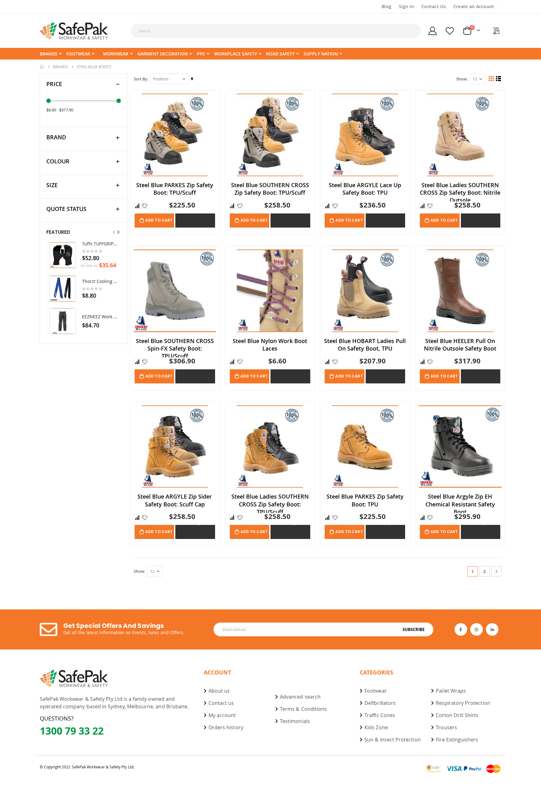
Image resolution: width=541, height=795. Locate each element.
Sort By (140, 79)
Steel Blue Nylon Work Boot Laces (270, 344)
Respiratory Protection (463, 703)
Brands (60, 67)
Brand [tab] (56, 137)
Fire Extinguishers (457, 739)
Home (42, 66)
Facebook (461, 629)
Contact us (221, 703)
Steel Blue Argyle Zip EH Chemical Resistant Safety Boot (460, 503)
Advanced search (300, 696)
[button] (137, 206)
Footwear (375, 690)
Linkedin (492, 629)
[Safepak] (74, 30)
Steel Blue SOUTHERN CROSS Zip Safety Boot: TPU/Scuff (270, 188)
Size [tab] (52, 185)
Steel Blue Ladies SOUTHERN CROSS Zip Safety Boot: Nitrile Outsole (460, 191)
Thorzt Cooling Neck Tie (100, 281)
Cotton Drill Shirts (457, 715)
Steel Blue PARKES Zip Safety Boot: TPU (365, 500)
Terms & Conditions (303, 708)
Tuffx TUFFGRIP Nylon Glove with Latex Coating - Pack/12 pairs (100, 244)
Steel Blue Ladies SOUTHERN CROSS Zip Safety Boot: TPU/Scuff (270, 503)
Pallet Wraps (451, 690)
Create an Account (473, 6)
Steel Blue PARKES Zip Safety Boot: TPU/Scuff (174, 188)
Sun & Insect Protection (392, 739)
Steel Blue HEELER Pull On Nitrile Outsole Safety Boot (460, 344)
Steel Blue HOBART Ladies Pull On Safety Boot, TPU (365, 344)
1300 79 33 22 (72, 731)
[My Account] (432, 31)
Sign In (406, 6)
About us (219, 690)
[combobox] (276, 31)
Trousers (446, 727)
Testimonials (295, 721)
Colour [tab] (58, 161)
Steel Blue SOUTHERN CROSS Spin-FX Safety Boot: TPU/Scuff (175, 347)
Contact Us (433, 6)
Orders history (226, 727)
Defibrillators (380, 703)
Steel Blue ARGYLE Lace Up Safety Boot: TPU (365, 188)
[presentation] (118, 232)
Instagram (476, 629)
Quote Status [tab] (66, 209)
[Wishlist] (450, 31)
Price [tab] (54, 84)
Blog (386, 6)
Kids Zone (376, 727)
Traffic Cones (379, 715)
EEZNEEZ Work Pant (100, 317)
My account (222, 715)
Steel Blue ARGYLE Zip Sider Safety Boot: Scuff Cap (174, 500)
